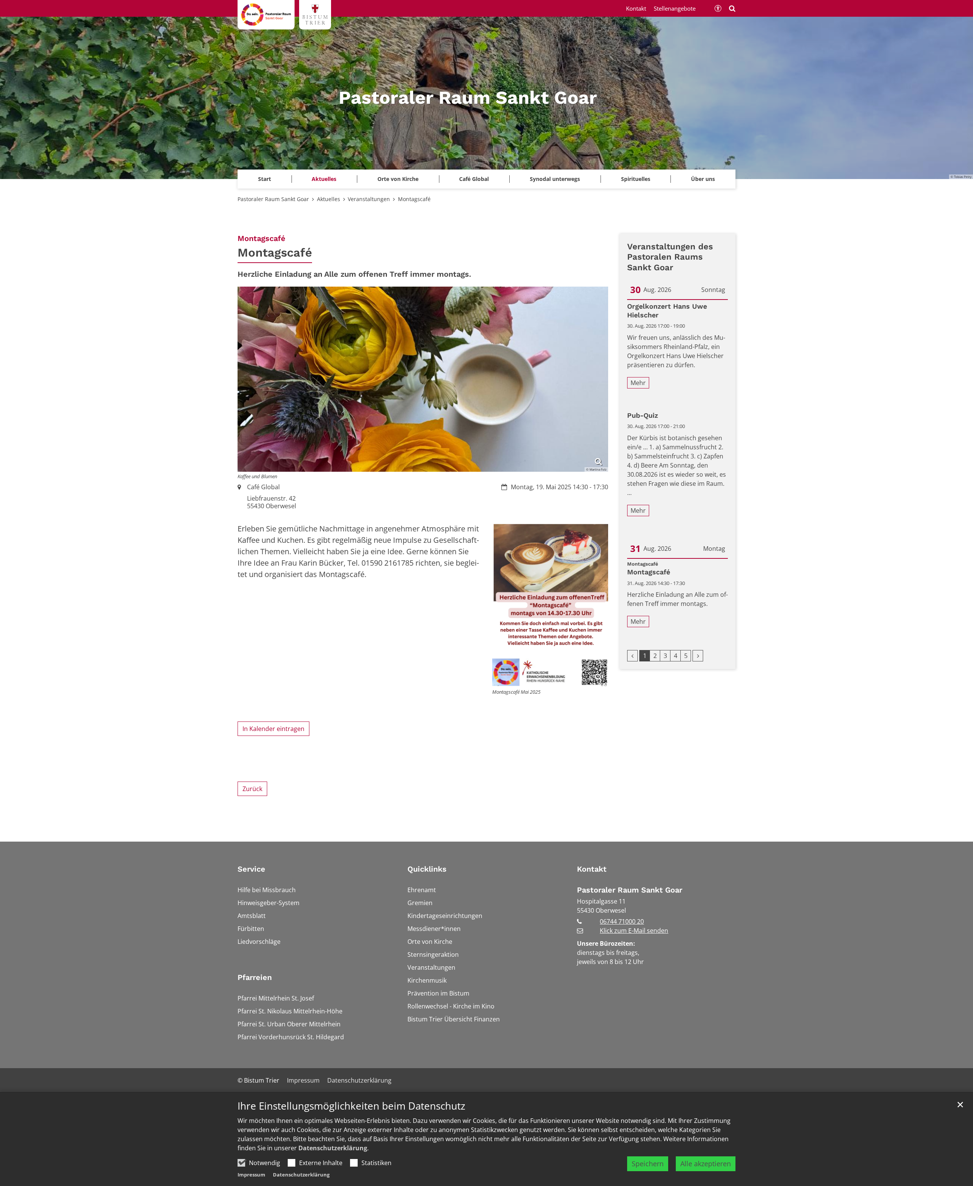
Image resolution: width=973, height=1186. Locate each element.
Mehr (638, 383)
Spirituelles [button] (635, 178)
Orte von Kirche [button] (397, 178)
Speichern (648, 1163)
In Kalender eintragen (273, 729)
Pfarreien (255, 977)
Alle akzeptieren (705, 1163)
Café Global (474, 178)
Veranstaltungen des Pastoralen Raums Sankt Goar (670, 257)
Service (251, 869)
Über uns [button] (703, 178)
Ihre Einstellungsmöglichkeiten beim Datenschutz (351, 1106)
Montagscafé (414, 199)
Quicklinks (427, 869)
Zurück (252, 789)
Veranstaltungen (369, 199)
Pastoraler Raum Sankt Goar (273, 199)
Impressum (251, 1174)
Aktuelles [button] (324, 178)
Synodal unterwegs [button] (555, 178)
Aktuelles (328, 199)
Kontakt (592, 869)
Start (264, 178)
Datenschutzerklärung (332, 1148)
